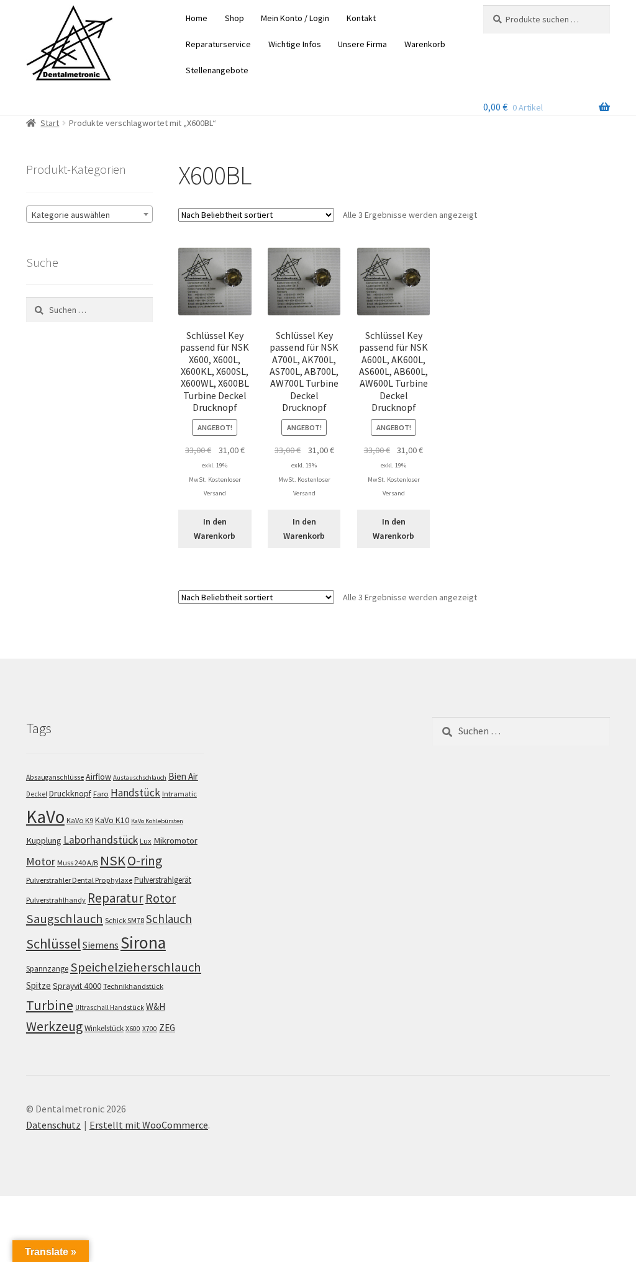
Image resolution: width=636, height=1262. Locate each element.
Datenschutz (53, 1125)
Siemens (101, 945)
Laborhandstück (100, 840)
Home (196, 18)
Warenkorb (424, 44)
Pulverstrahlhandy (56, 899)
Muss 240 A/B (77, 862)
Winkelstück (104, 1028)
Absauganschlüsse (55, 777)
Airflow (98, 776)
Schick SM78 (124, 920)
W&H (155, 1006)
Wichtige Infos (294, 44)
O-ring (144, 860)
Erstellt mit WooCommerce (148, 1125)
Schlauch (169, 918)
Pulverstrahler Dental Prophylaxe (79, 880)
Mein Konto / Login (295, 18)
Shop (234, 18)
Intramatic (179, 793)
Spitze (38, 985)
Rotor (160, 898)
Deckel (36, 794)
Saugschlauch (64, 919)
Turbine (49, 1005)
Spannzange (47, 968)
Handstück (135, 793)
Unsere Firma (362, 44)
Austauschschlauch (139, 777)
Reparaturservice (218, 44)
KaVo (45, 816)
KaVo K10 (112, 820)
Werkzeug (54, 1026)
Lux (146, 840)
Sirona (143, 942)
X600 (132, 1028)
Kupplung (43, 840)
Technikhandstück (133, 986)
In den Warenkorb (214, 528)
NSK (112, 860)
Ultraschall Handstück (109, 1007)
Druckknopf (70, 793)
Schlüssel (53, 943)
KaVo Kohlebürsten (157, 821)
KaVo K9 (79, 820)
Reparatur (115, 898)
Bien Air (183, 776)
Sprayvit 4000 (77, 985)
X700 (149, 1028)
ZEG (167, 1028)
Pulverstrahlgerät (162, 880)
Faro (101, 793)
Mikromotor (175, 840)
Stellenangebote (217, 70)
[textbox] (89, 214)
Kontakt (361, 18)
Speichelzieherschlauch (135, 967)
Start (49, 122)
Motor (40, 861)
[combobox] (89, 214)
